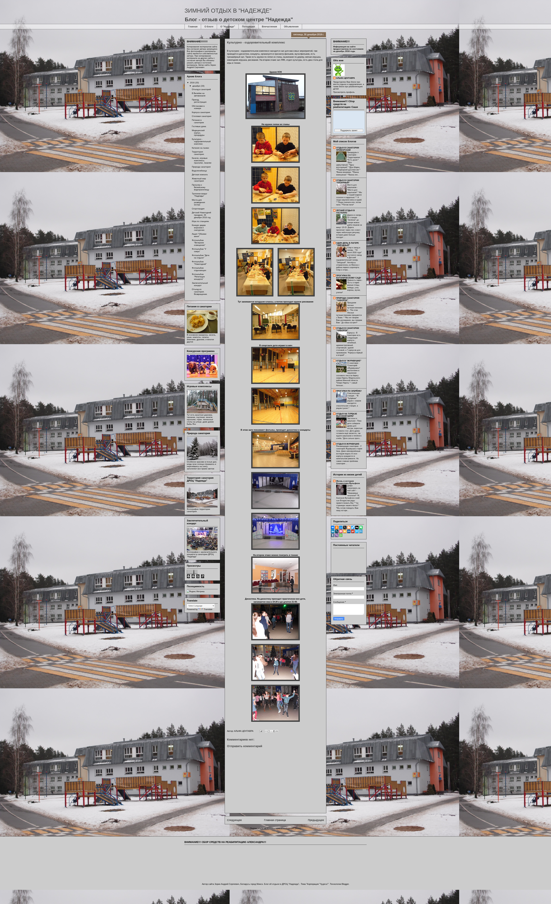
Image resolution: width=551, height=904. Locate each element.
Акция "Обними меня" (199, 235)
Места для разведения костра (198, 202)
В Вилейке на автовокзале (198, 94)
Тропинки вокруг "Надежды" (199, 194)
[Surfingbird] (357, 531)
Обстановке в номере (198, 107)
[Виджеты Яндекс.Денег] (348, 119)
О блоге (208, 26)
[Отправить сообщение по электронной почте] (260, 731)
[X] (345, 527)
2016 (192, 82)
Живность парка (354, 280)
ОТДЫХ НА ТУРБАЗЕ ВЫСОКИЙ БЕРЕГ (346, 415)
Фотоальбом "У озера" (199, 250)
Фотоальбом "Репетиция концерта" (198, 276)
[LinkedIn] (332, 531)
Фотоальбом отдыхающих (199, 269)
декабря (196, 86)
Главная (192, 26)
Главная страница (275, 820)
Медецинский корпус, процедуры (198, 132)
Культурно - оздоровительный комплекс (201, 141)
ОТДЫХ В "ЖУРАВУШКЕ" (348, 361)
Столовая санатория (201, 116)
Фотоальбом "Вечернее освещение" (198, 242)
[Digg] (357, 527)
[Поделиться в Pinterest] (277, 731)
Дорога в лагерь (354, 215)
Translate (208, 609)
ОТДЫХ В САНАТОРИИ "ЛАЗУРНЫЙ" (347, 181)
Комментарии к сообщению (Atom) (284, 828)
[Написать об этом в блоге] (268, 731)
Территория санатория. (198, 153)
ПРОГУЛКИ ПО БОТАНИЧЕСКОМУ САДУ (348, 276)
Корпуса (351, 333)
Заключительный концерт (200, 284)
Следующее (234, 820)
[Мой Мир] (341, 527)
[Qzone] (345, 531)
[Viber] (336, 535)
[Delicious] (353, 527)
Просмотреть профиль (344, 92)
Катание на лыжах (200, 148)
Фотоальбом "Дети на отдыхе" (200, 256)
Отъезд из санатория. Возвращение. (199, 291)
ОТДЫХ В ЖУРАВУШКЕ (347, 444)
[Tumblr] (332, 535)
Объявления (291, 26)
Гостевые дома (199, 126)
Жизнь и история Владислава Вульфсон (348, 482)
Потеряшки (248, 26)
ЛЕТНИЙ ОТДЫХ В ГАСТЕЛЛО (345, 211)
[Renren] (349, 531)
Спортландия (198, 209)
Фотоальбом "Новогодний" (199, 262)
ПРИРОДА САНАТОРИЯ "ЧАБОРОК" (347, 299)
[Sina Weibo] (353, 531)
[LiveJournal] (336, 531)
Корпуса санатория (201, 112)
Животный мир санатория (199, 179)
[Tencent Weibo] (361, 531)
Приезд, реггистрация (199, 101)
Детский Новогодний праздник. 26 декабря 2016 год (201, 215)
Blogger (345, 884)
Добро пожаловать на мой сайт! (353, 488)
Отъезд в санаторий (201, 89)
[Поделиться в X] (271, 731)
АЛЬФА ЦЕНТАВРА (345, 78)
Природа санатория (201, 167)
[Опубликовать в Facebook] (274, 731)
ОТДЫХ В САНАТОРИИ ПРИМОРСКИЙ (347, 149)
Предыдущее (316, 820)
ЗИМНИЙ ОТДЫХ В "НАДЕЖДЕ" (228, 10)
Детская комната (200, 174)
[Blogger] (349, 527)
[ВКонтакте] (332, 527)
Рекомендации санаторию (347, 446)
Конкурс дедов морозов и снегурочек (198, 227)
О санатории (353, 363)
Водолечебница (199, 171)
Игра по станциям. (200, 221)
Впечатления (269, 26)
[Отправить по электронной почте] (266, 731)
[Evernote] (361, 527)
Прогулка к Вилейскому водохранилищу (200, 187)
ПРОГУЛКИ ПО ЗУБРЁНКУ (349, 391)
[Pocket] (341, 531)
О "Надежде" (227, 26)
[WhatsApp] (341, 535)
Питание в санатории (198, 121)
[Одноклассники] (336, 527)
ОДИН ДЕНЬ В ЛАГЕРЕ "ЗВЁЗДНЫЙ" (347, 244)
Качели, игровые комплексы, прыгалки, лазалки (201, 160)
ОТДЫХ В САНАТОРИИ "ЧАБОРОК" (347, 329)
